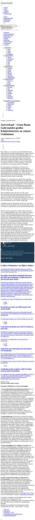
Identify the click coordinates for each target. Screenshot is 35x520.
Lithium (6, 10)
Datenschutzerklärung (10, 515)
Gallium (9, 92)
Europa (9, 105)
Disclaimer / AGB (9, 512)
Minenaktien (7, 19)
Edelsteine (10, 98)
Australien (10, 110)
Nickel (9, 70)
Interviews (7, 21)
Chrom (9, 95)
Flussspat (9, 96)
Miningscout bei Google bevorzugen (10, 141)
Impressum (7, 511)
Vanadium (10, 76)
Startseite (6, 32)
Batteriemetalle (8, 66)
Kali (8, 89)
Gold (5, 9)
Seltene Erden (8, 13)
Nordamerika (11, 102)
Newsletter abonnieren (6, 3)
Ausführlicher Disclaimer (26, 494)
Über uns (6, 509)
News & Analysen (9, 34)
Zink (8, 63)
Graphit (9, 74)
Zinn (8, 65)
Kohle (9, 84)
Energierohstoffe (9, 79)
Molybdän (10, 90)
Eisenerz (6, 12)
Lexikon (6, 44)
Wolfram (9, 93)
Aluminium (10, 59)
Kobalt (9, 71)
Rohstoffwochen (8, 18)
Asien (9, 108)
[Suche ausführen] (19, 26)
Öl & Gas (10, 81)
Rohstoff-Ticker (8, 41)
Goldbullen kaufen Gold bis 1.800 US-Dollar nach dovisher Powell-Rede (16, 370)
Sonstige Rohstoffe (9, 85)
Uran (8, 82)
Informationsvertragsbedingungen (13, 514)
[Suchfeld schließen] (17, 26)
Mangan (9, 73)
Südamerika (10, 104)
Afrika (9, 107)
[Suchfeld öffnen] (4, 23)
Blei (8, 62)
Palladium (10, 54)
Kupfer (6, 7)
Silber (9, 51)
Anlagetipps (7, 43)
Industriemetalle (9, 55)
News (5, 16)
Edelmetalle (8, 47)
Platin (9, 52)
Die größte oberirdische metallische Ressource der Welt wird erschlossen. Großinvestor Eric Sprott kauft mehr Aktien (16, 277)
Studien (6, 38)
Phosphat (9, 87)
